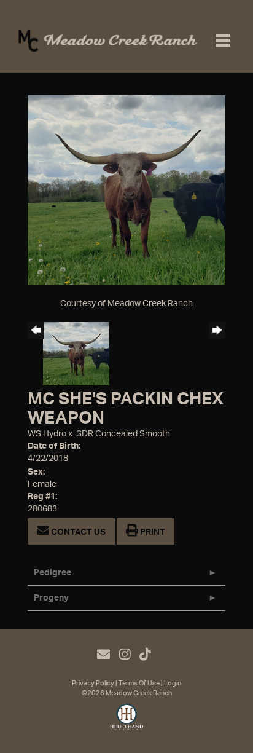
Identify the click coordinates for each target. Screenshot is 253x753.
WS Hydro (47, 434)
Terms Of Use (139, 683)
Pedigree (52, 573)
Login (172, 683)
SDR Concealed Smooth (123, 434)
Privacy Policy (93, 683)
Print (151, 532)
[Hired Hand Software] (127, 722)
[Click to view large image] (126, 190)
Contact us (77, 532)
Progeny (51, 598)
